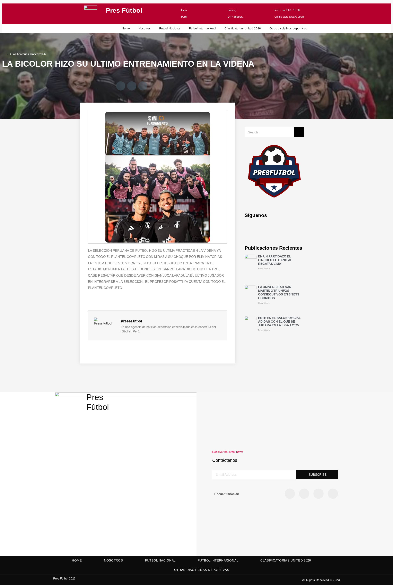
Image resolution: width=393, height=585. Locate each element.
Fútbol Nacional (170, 28)
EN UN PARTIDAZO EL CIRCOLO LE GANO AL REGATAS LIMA (275, 260)
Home (126, 28)
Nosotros (145, 28)
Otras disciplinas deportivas (288, 28)
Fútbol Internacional (202, 28)
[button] (120, 86)
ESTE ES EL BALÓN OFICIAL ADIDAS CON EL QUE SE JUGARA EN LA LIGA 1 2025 (279, 321)
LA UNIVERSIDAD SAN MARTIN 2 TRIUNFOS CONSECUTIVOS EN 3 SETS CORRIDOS (278, 292)
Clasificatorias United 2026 (243, 28)
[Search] (299, 132)
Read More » (264, 268)
